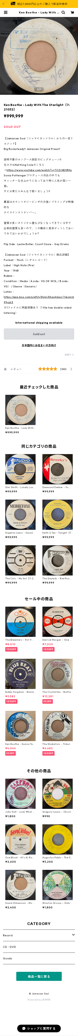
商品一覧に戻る (39, 976)
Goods (7, 958)
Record (8, 935)
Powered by (35, 999)
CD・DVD (9, 947)
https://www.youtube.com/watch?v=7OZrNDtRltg (39, 170)
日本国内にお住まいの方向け (39, 345)
